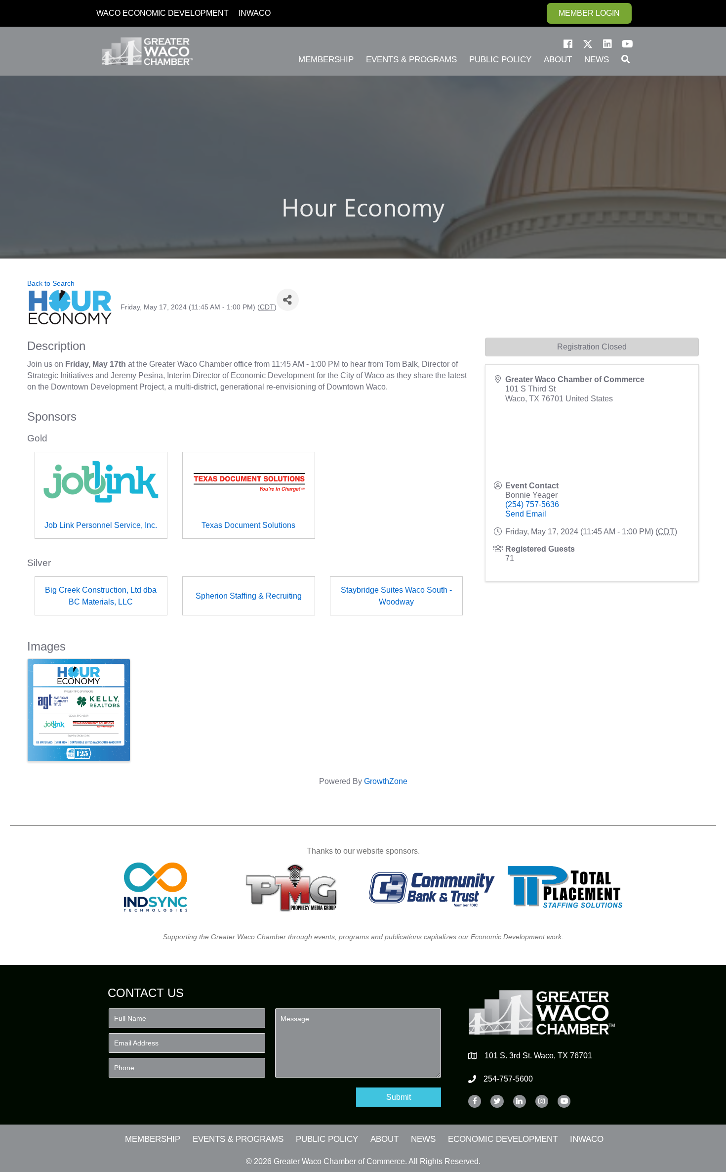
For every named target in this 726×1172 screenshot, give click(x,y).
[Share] (288, 300)
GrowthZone (385, 781)
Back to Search (51, 283)
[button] (568, 44)
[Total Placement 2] (569, 887)
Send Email (525, 514)
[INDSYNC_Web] (155, 887)
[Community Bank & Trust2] (431, 887)
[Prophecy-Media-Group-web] (294, 887)
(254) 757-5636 (532, 504)
